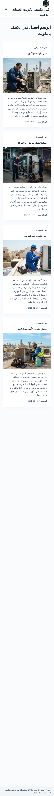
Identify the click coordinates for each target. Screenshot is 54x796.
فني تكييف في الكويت (35, 235)
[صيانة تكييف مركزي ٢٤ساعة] (27, 165)
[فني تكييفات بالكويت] (27, 75)
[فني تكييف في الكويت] (27, 258)
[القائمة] (6, 8)
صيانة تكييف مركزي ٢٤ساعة (32, 142)
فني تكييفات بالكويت (36, 53)
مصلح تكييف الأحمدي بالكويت (32, 328)
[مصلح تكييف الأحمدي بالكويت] (27, 351)
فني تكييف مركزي (40, 47)
